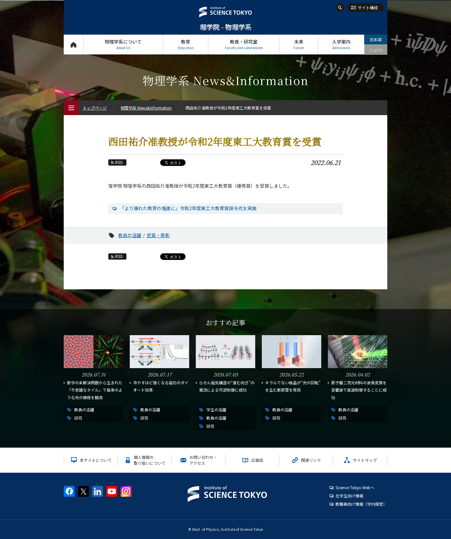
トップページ (73, 44)
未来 (299, 44)
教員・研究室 (244, 44)
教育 (185, 44)
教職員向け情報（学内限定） (361, 504)
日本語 (376, 39)
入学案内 (341, 44)
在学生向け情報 (349, 495)
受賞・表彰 (158, 235)
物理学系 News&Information (146, 108)
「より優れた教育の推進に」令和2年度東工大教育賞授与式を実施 (188, 208)
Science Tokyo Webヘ (354, 487)
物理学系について (123, 44)
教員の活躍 (129, 235)
